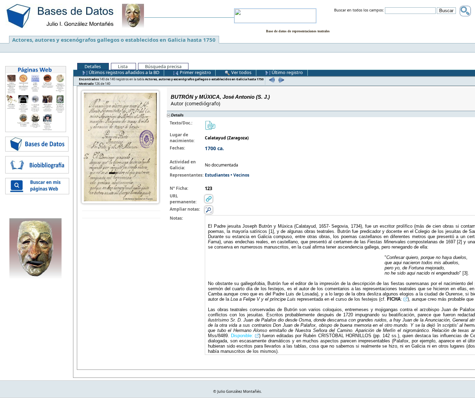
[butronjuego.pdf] (210, 125)
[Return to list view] (121, 214)
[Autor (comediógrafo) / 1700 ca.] (120, 146)
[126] (280, 80)
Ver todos (240, 72)
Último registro (287, 72)
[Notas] (208, 210)
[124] (271, 80)
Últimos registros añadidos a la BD (123, 72)
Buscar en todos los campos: (359, 10)
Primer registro (195, 72)
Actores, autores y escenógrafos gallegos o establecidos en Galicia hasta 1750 (114, 39)
